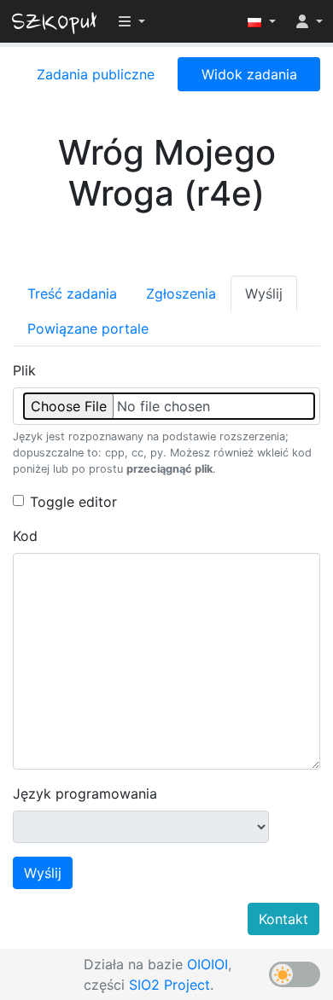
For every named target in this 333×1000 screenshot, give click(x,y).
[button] (261, 21)
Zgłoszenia (181, 293)
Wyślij (264, 293)
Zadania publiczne (96, 74)
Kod (25, 535)
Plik (24, 370)
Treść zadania (72, 293)
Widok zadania (249, 74)
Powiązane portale (88, 328)
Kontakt (283, 918)
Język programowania (85, 793)
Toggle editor (73, 501)
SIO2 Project (169, 984)
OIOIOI (207, 964)
